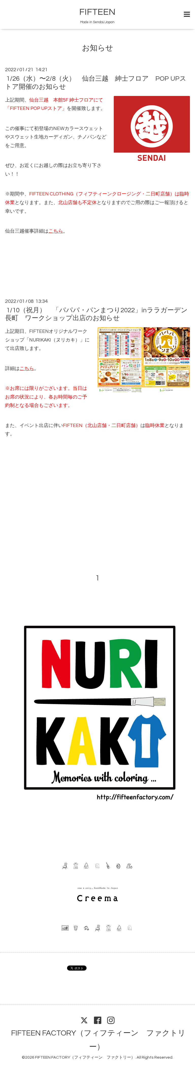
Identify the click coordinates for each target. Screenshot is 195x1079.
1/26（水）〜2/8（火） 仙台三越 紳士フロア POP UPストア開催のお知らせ (95, 82)
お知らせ (97, 48)
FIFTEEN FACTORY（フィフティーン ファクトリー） (85, 1057)
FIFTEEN (97, 12)
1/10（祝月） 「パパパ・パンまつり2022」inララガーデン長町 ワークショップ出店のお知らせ (96, 314)
